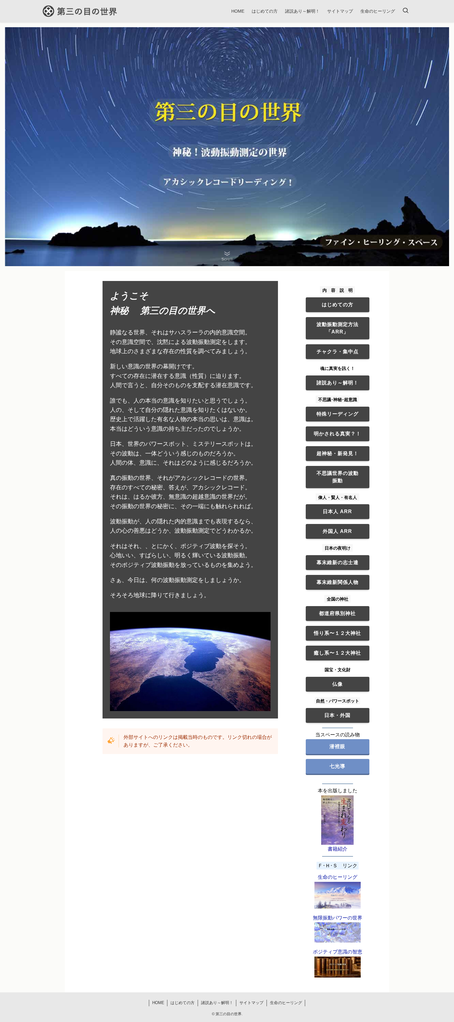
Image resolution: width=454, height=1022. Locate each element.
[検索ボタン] (405, 11)
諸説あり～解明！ (217, 1002)
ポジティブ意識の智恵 (337, 951)
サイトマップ (251, 1002)
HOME (158, 1002)
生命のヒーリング (337, 877)
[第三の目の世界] (80, 11)
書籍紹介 (337, 849)
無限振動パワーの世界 (337, 917)
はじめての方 (182, 1002)
